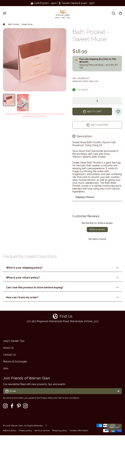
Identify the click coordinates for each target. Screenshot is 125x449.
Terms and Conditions (68, 398)
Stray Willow (90, 81)
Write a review (97, 229)
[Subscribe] (118, 391)
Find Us (66, 316)
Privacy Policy (46, 398)
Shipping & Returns (84, 197)
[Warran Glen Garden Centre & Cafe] (62, 13)
